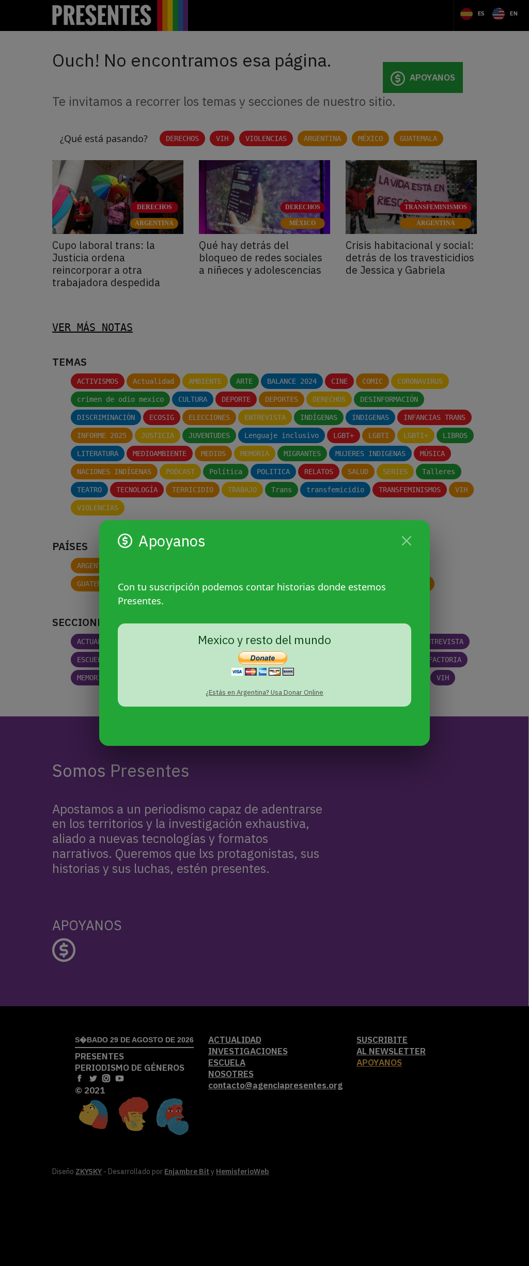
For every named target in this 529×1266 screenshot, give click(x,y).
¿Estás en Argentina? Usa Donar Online (264, 692)
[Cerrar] (406, 541)
